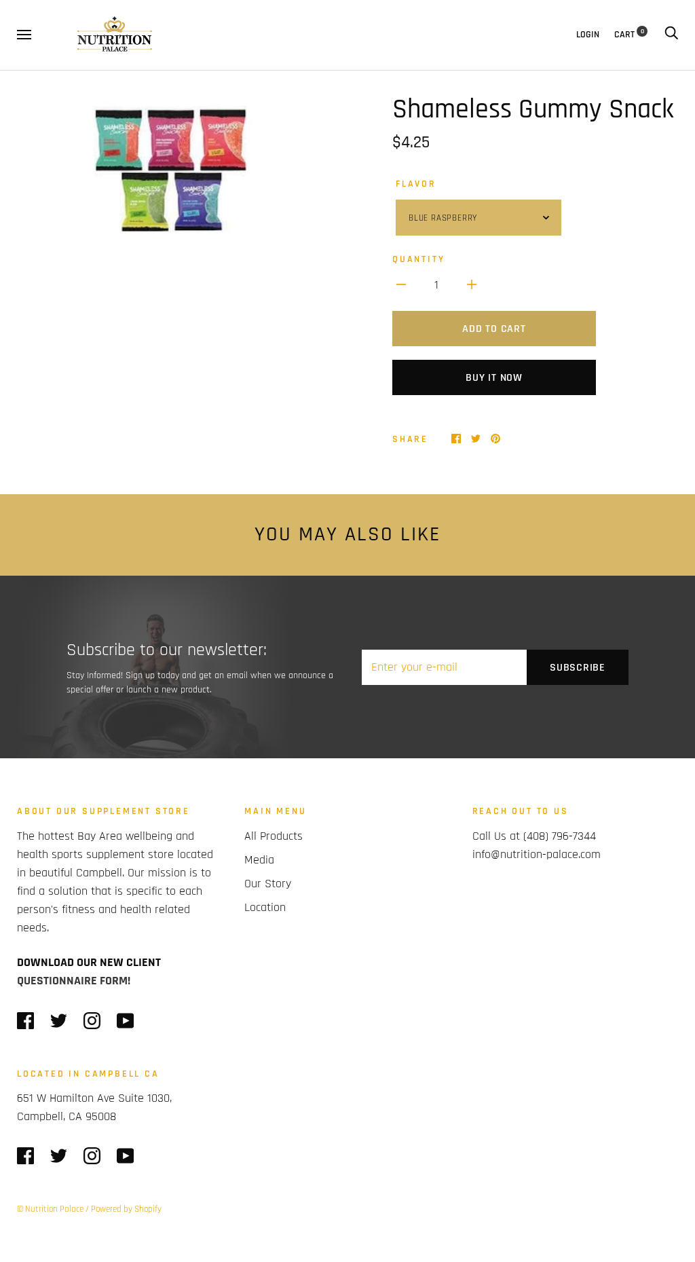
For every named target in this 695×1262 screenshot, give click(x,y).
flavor (416, 184)
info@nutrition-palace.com (536, 854)
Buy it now (494, 378)
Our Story (267, 883)
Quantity (418, 259)
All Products (273, 836)
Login (587, 35)
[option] (177, 176)
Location (265, 907)
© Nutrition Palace (50, 1209)
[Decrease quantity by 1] (401, 284)
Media (259, 860)
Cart (629, 35)
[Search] (671, 35)
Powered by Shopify (126, 1209)
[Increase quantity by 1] (472, 284)
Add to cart (493, 329)
